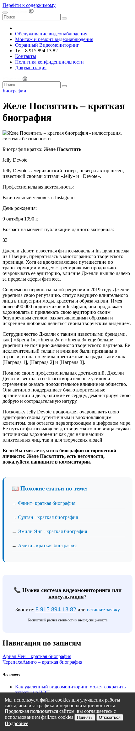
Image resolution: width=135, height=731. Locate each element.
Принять (85, 717)
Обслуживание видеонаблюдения (51, 33)
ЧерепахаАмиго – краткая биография (42, 662)
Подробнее (16, 723)
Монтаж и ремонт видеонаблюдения (54, 39)
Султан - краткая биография (48, 517)
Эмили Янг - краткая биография (52, 531)
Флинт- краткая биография (46, 503)
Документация (30, 67)
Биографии (14, 90)
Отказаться (110, 717)
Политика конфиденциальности (49, 62)
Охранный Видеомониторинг (47, 45)
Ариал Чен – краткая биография (37, 656)
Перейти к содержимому (29, 5)
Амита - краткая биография (47, 545)
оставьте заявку (103, 609)
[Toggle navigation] (5, 12)
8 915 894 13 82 (55, 609)
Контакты (25, 56)
